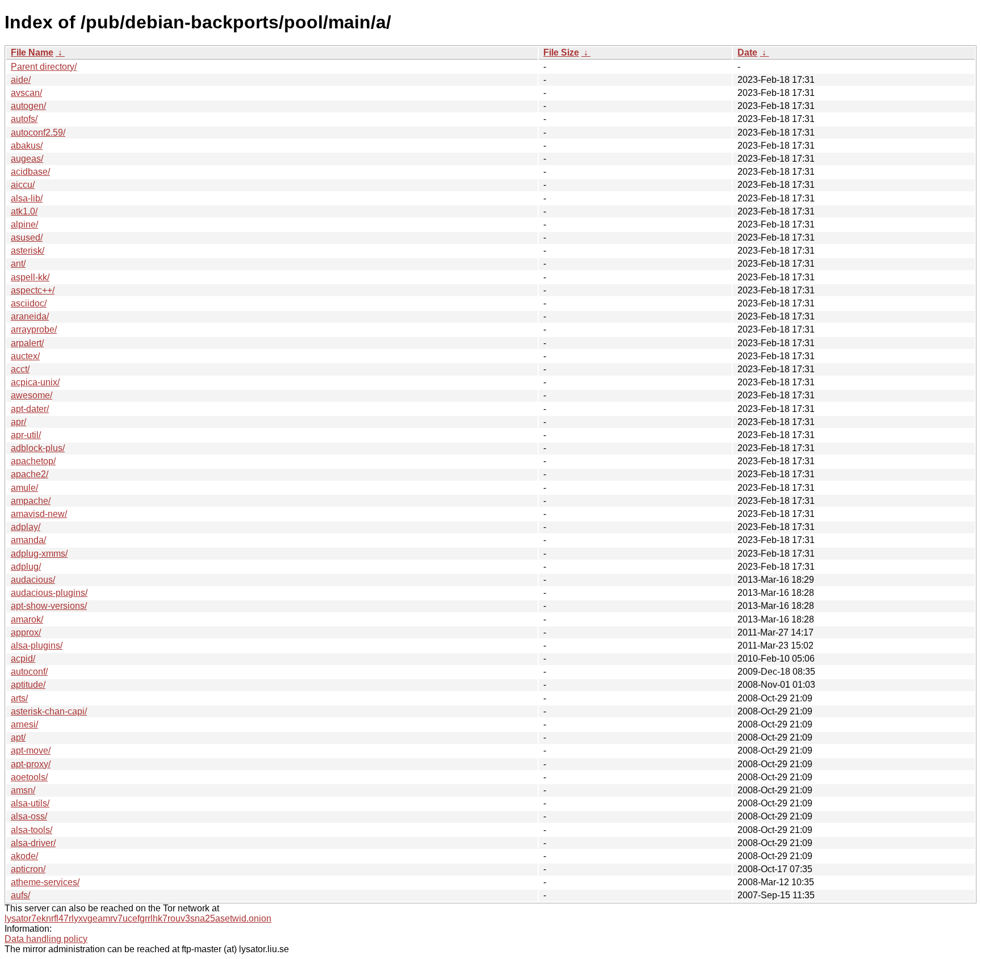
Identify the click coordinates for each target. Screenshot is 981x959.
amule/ (24, 488)
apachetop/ (33, 461)
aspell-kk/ (30, 277)
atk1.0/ (24, 211)
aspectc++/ (32, 290)
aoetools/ (29, 777)
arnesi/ (24, 724)
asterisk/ (27, 250)
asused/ (27, 237)
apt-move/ (31, 750)
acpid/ (23, 658)
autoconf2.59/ (38, 132)
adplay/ (25, 527)
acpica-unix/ (35, 382)
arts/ (19, 698)
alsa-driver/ (33, 843)
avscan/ (26, 93)
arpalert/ (27, 343)
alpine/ (24, 224)
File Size (561, 52)
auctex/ (25, 356)
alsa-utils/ (30, 803)
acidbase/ (30, 171)
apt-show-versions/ (49, 606)
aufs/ (20, 895)
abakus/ (27, 145)
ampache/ (31, 501)
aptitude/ (28, 684)
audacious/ (33, 579)
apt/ (18, 737)
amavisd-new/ (39, 514)
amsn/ (23, 790)
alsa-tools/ (31, 830)
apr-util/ (26, 435)
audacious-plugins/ (49, 593)
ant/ (18, 263)
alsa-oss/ (29, 816)
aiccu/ (23, 185)
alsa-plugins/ (36, 645)
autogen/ (28, 106)
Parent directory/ (44, 66)
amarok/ (27, 619)
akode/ (24, 856)
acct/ (20, 369)
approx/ (26, 632)
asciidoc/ (29, 303)
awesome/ (31, 395)
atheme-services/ (45, 882)
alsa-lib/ (27, 198)
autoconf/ (29, 671)
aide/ (21, 80)
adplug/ (26, 566)
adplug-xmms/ (39, 553)
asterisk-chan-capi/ (49, 711)
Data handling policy (46, 939)
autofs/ (24, 119)
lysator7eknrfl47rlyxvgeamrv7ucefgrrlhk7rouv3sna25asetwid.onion (138, 918)
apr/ (18, 422)
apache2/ (29, 474)
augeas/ (27, 158)
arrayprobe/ (34, 329)
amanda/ (28, 540)
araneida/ (30, 316)
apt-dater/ (30, 409)
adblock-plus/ (38, 448)
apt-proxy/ (31, 764)
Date (747, 52)
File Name (32, 52)
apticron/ (28, 869)
